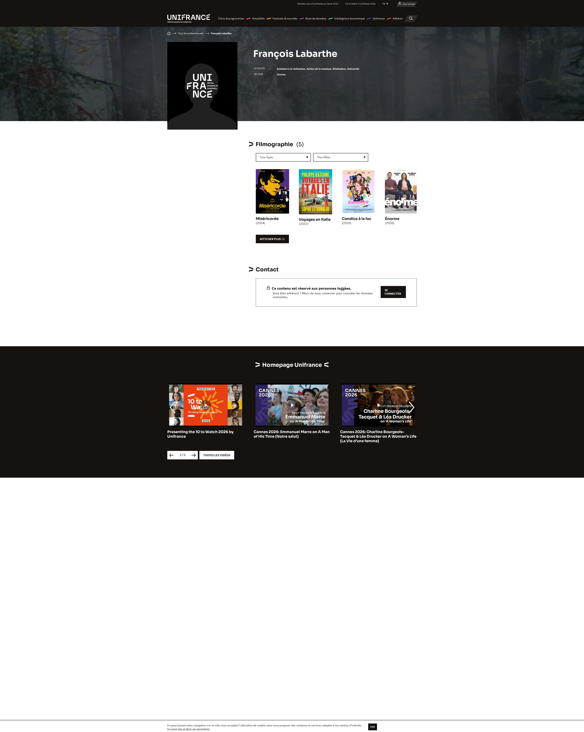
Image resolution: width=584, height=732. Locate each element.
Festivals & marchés (285, 18)
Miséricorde (267, 218)
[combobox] (283, 157)
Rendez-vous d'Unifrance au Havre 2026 (318, 3)
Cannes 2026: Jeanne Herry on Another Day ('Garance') (376, 434)
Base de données (315, 18)
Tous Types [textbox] (266, 157)
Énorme (392, 218)
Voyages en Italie (315, 219)
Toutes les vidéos (216, 455)
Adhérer (398, 18)
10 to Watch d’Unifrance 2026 (360, 3)
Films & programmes (231, 18)
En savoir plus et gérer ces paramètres (188, 728)
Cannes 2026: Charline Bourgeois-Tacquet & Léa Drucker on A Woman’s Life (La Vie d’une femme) (292, 436)
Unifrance (379, 18)
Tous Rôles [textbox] (323, 157)
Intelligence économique (349, 18)
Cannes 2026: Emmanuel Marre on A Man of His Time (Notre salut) (205, 434)
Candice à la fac (356, 218)
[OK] (372, 726)
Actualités (258, 18)
